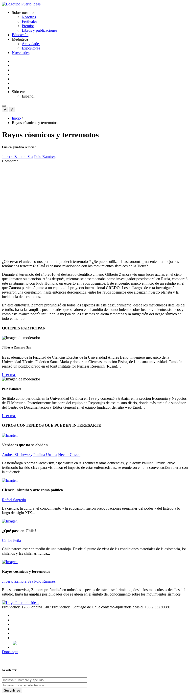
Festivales (29, 21)
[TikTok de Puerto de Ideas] (100, 643)
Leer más (9, 375)
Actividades (31, 44)
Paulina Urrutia (45, 454)
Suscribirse (12, 690)
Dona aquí (10, 652)
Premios (28, 26)
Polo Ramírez (44, 156)
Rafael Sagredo (14, 500)
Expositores (31, 48)
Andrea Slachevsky (17, 454)
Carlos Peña (11, 540)
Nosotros (29, 17)
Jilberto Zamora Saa (17, 156)
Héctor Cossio (69, 454)
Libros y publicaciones (39, 30)
